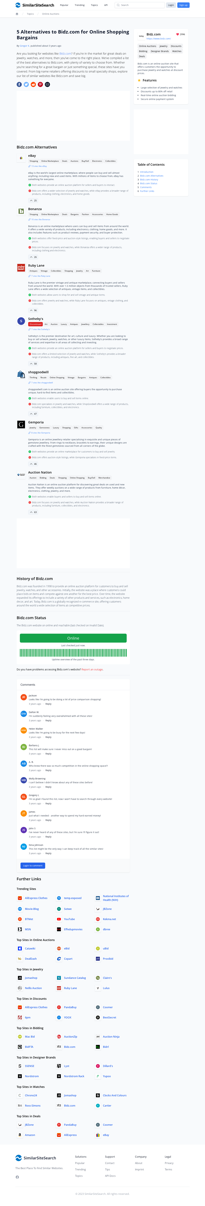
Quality (99, 427)
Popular (64, 5)
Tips (107, 1169)
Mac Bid (30, 1036)
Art (87, 270)
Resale (43, 377)
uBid (106, 948)
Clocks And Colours (115, 1095)
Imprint (139, 1169)
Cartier (107, 1105)
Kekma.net (109, 919)
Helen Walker (36, 728)
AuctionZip (70, 1036)
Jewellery (85, 324)
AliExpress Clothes (36, 898)
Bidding (43, 477)
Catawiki (30, 948)
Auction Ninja (111, 1036)
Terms (168, 1169)
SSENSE (29, 1066)
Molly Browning (37, 778)
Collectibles (110, 161)
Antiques (33, 270)
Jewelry (79, 270)
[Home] (17, 13)
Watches (176, 51)
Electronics (97, 161)
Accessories (97, 214)
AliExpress (70, 1135)
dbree (106, 929)
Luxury (64, 324)
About (138, 1163)
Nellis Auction (33, 988)
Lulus (106, 988)
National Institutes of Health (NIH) (116, 898)
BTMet (29, 919)
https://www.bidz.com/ (159, 38)
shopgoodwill (38, 372)
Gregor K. (25, 45)
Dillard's (108, 1066)
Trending (80, 5)
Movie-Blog (32, 909)
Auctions (74, 161)
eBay (32, 155)
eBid (67, 948)
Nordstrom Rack (74, 1076)
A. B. (31, 761)
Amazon (30, 1135)
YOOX (67, 1017)
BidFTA (29, 1047)
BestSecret (109, 1017)
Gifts (76, 427)
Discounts (176, 46)
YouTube (69, 919)
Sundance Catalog (75, 978)
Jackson (33, 695)
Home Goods (112, 214)
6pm (27, 1017)
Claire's (107, 978)
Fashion (85, 214)
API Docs (110, 1176)
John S (32, 828)
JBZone (107, 909)
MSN (28, 929)
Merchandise (104, 477)
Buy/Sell (85, 161)
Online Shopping (57, 377)
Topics (94, 5)
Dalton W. (34, 712)
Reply (48, 703)
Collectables (98, 324)
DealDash (31, 958)
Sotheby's (35, 319)
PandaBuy (70, 1007)
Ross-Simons (33, 1105)
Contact (110, 1163)
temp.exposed (73, 898)
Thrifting (33, 377)
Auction (54, 324)
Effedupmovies (73, 929)
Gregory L (34, 795)
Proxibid (108, 958)
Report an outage (92, 669)
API (106, 5)
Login (171, 5)
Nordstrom (32, 1076)
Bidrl (106, 1047)
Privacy (169, 1163)
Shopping (34, 161)
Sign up (183, 5)
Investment (112, 324)
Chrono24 (31, 1095)
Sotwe (68, 909)
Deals (64, 161)
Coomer (108, 1007)
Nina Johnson (36, 844)
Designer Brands (160, 51)
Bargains (75, 214)
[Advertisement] (73, 115)
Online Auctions (50, 13)
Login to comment (32, 865)
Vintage (44, 270)
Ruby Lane (36, 265)
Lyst (66, 1066)
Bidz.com (65, 53)
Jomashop (31, 978)
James (32, 811)
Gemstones (44, 427)
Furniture (96, 270)
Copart (68, 958)
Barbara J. (34, 745)
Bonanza (35, 209)
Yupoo (107, 1076)
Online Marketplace (50, 161)
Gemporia (36, 422)
